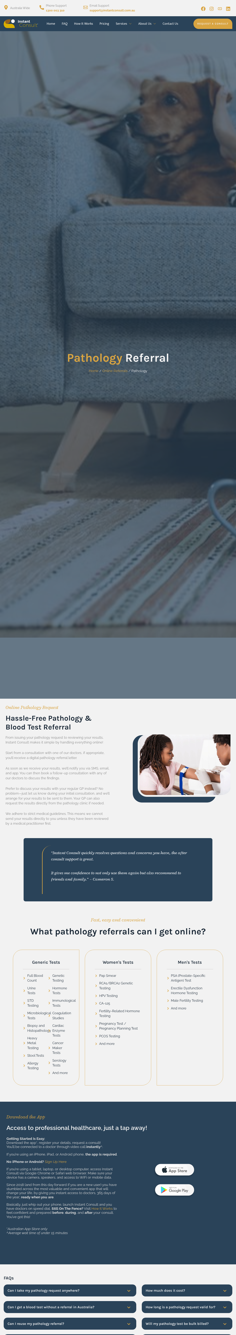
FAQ (64, 23)
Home (51, 23)
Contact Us (170, 23)
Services (121, 23)
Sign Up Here (56, 1162)
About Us (144, 23)
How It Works (83, 23)
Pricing (104, 23)
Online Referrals (115, 371)
